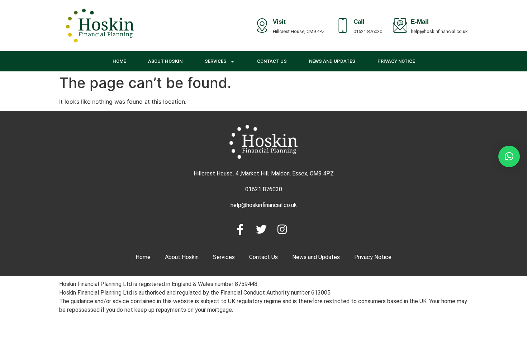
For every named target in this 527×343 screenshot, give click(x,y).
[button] (509, 156)
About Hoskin (165, 61)
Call (359, 22)
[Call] (343, 25)
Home (119, 61)
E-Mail (420, 22)
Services (216, 61)
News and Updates (332, 61)
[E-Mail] (400, 25)
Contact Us (272, 61)
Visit (279, 22)
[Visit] (262, 25)
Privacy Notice (396, 61)
